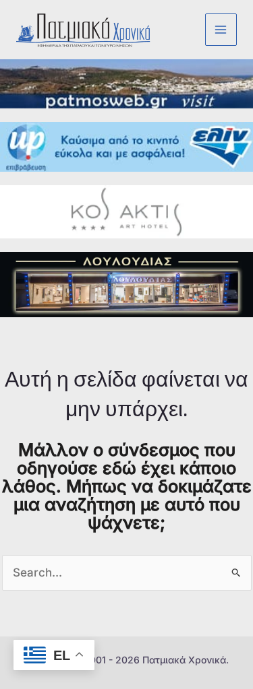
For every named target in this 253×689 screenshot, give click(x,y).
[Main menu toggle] (221, 29)
